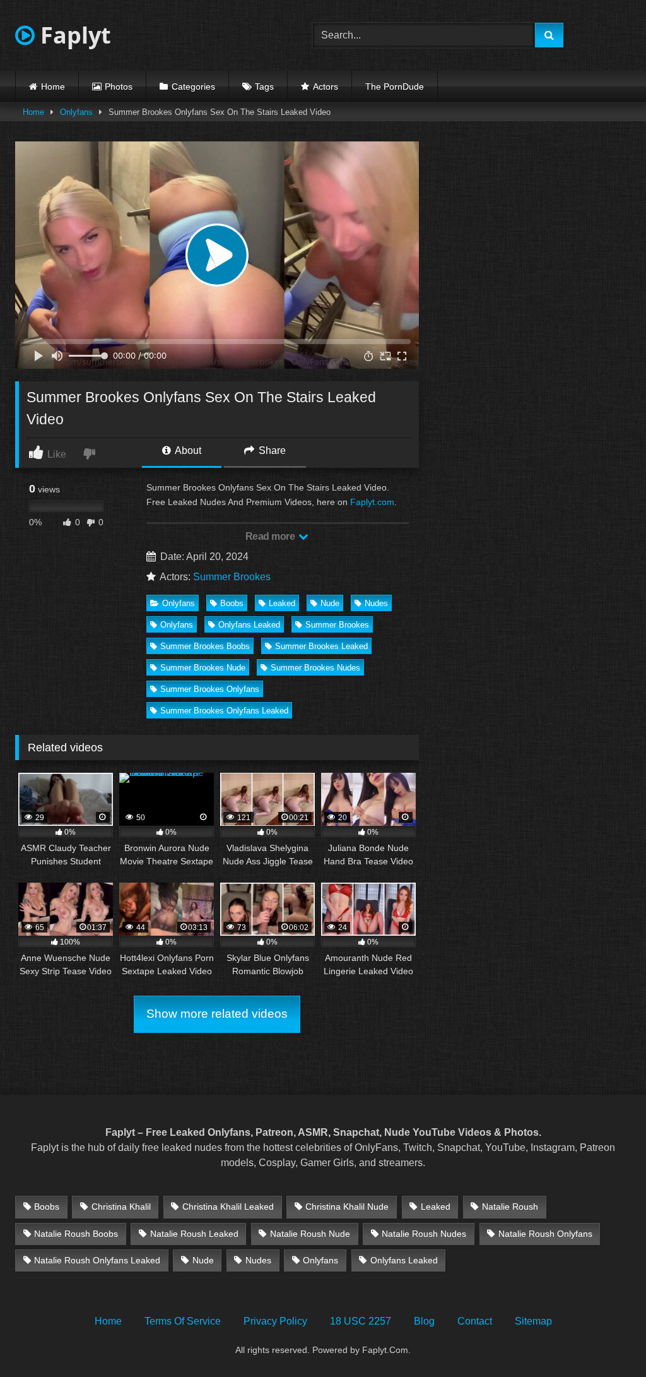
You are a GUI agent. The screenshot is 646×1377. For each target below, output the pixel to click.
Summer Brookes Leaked (321, 646)
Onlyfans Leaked (249, 624)
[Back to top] (607, 1339)
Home (53, 86)
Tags (264, 86)
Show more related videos (217, 1013)
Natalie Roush (510, 1206)
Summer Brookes (232, 576)
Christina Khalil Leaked (228, 1206)
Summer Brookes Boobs (205, 646)
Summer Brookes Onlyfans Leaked (224, 710)
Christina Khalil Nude (347, 1206)
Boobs (232, 603)
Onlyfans (76, 112)
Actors (325, 86)
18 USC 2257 (360, 1321)
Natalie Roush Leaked (194, 1234)
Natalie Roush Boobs (76, 1234)
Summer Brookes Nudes (315, 667)
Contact (474, 1321)
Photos (118, 86)
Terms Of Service (182, 1321)
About (187, 450)
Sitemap (533, 1321)
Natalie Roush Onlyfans (545, 1234)
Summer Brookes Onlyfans (209, 689)
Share (271, 450)
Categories (193, 86)
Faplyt (73, 35)
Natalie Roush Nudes (424, 1234)
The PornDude (394, 86)
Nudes (376, 603)
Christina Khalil (121, 1206)
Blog (424, 1321)
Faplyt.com (372, 502)
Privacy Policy (275, 1321)
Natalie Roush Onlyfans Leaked (97, 1260)
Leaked (282, 603)
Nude (329, 603)
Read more (271, 536)
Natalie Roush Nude (310, 1234)
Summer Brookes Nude (202, 667)
